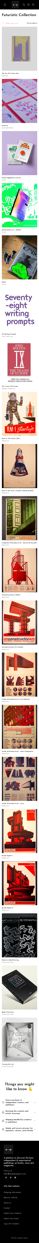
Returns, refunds (10, 1197)
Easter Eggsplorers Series (11, 178)
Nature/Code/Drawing (10, 960)
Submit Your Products (12, 1213)
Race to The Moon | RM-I (11, 438)
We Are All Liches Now (10, 73)
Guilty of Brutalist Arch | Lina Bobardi (16, 699)
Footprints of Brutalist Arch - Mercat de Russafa (19, 543)
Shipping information (12, 1192)
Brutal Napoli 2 (7, 908)
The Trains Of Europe (10, 386)
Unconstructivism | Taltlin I (11, 595)
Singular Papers (23, 1238)
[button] (5, 4)
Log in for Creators (11, 1223)
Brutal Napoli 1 (7, 856)
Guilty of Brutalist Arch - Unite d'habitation (17, 751)
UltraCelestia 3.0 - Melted (11, 230)
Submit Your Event (11, 1218)
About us (7, 1203)
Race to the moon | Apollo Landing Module (18, 491)
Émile (4, 282)
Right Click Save (8, 1012)
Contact (7, 1208)
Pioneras (5, 125)
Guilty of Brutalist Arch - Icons (13, 803)
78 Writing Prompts (9, 334)
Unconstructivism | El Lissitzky (12, 647)
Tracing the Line (8, 1064)
